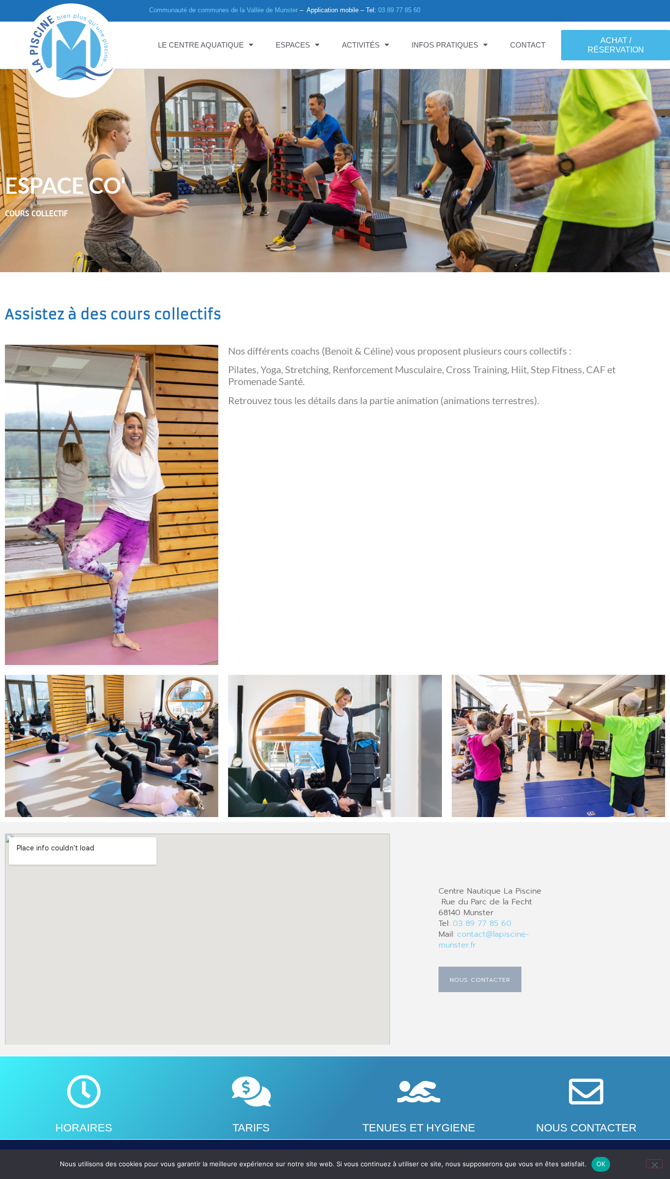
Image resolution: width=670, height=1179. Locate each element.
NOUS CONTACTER (586, 1128)
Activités (361, 45)
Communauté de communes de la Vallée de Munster (223, 10)
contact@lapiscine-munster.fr (483, 939)
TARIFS (251, 1128)
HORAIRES (83, 1128)
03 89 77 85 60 (399, 10)
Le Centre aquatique (201, 45)
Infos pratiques (445, 45)
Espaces (293, 45)
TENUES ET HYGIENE (418, 1128)
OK (601, 1164)
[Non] (654, 1163)
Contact (527, 45)
